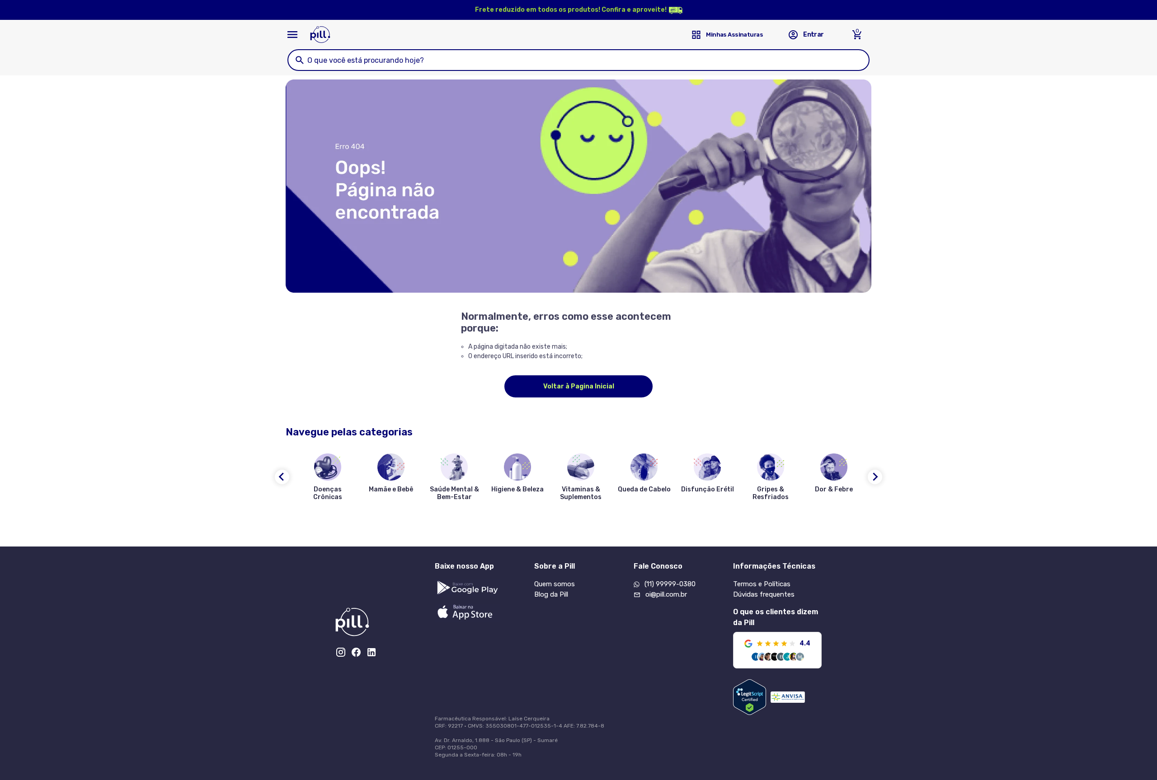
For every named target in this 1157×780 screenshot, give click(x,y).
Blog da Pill (551, 594)
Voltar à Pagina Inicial (578, 386)
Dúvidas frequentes (764, 594)
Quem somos (554, 584)
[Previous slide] (282, 477)
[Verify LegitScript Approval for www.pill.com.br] (749, 697)
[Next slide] (875, 477)
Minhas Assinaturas (734, 34)
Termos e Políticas (761, 584)
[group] (327, 478)
